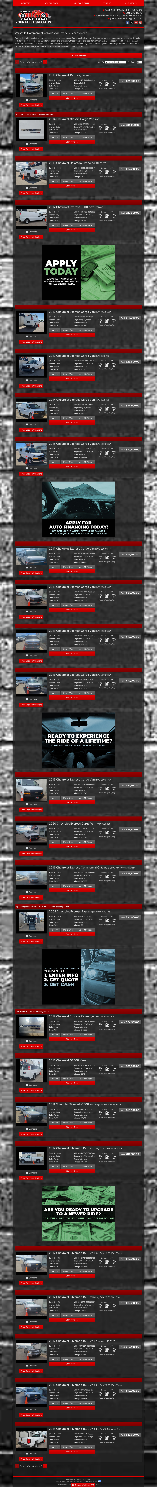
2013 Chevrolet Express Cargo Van (79, 355)
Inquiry (55, 93)
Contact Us (79, 1479)
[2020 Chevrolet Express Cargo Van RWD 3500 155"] (31, 834)
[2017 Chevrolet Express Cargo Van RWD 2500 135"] (31, 556)
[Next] (45, 62)
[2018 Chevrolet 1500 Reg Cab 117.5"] (31, 85)
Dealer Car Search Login (62, 1481)
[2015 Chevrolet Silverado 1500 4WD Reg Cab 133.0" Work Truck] (31, 1439)
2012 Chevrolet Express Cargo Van (80, 312)
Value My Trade (85, 93)
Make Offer (68, 93)
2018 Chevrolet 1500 (70, 75)
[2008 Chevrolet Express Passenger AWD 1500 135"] (31, 921)
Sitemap (82, 1481)
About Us (72, 1479)
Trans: (76, 86)
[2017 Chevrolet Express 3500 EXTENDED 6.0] (31, 217)
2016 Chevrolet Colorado (77, 163)
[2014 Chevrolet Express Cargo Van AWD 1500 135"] (31, 410)
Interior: (52, 83)
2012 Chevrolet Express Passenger (81, 1016)
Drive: (51, 89)
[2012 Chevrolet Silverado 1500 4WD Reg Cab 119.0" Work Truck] (31, 1263)
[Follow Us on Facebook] (127, 22)
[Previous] (17, 62)
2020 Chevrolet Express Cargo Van (80, 823)
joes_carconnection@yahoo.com (126, 18)
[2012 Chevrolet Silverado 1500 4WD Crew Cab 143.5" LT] (31, 1351)
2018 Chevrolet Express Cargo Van (80, 587)
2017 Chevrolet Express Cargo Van (80, 548)
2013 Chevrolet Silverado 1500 (85, 1385)
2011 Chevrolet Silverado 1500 (85, 1104)
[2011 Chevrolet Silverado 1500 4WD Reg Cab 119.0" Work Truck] (31, 1114)
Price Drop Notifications (31, 105)
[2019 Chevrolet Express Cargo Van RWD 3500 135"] (31, 790)
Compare (33, 100)
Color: (51, 86)
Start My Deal (72, 98)
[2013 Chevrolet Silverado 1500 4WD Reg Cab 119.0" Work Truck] (31, 1395)
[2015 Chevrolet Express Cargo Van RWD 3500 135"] (31, 454)
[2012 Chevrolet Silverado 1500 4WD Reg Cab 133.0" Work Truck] (31, 1158)
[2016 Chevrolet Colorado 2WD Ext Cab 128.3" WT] (31, 173)
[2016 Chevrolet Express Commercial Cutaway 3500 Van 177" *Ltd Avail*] (31, 878)
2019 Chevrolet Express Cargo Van (80, 779)
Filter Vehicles (79, 56)
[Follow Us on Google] (140, 22)
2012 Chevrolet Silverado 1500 (85, 1148)
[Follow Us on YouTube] (136, 22)
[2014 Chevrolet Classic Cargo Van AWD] (31, 129)
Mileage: (77, 89)
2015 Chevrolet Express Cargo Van (80, 443)
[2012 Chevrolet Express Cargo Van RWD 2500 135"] (31, 322)
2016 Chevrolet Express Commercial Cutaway (92, 867)
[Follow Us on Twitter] (131, 22)
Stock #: (52, 80)
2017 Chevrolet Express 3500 (76, 207)
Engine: (77, 83)
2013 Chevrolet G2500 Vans (67, 1060)
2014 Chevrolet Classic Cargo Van (74, 119)
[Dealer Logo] (34, 16)
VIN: (75, 80)
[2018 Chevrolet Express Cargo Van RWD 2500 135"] (31, 597)
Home (67, 1479)
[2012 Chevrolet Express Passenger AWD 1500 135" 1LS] (31, 1026)
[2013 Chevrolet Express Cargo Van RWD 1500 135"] (31, 366)
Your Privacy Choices (91, 1481)
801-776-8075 (134, 13)
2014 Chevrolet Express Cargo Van (79, 399)
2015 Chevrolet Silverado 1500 (85, 1428)
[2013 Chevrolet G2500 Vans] (31, 1070)
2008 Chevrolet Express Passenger (80, 911)
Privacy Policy (87, 1479)
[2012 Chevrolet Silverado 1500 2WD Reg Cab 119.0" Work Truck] (31, 1307)
